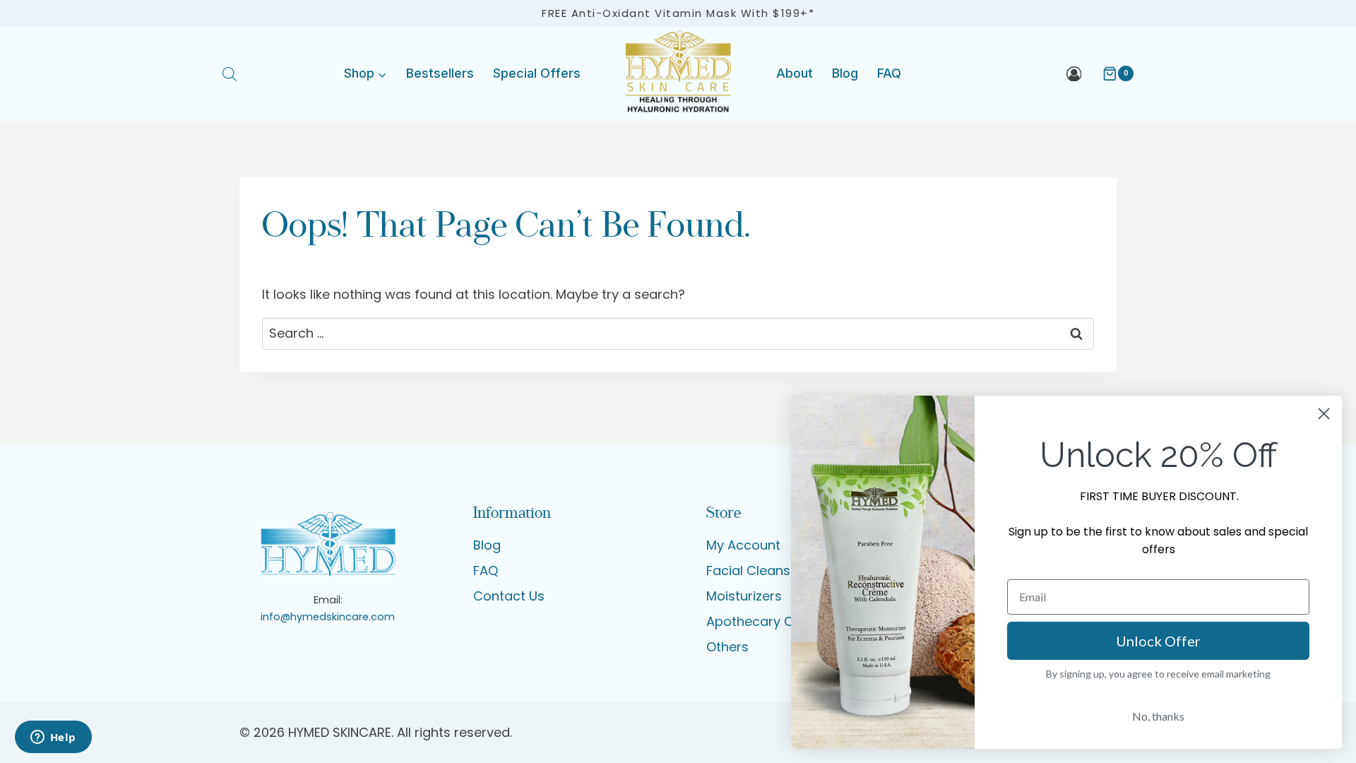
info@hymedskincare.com (328, 617)
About (794, 73)
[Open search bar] (229, 74)
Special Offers (537, 73)
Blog (845, 73)
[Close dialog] (1324, 413)
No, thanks (1158, 716)
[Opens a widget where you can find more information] (53, 738)
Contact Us (509, 596)
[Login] (1074, 74)
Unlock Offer (1158, 640)
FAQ (889, 73)
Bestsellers (440, 73)
